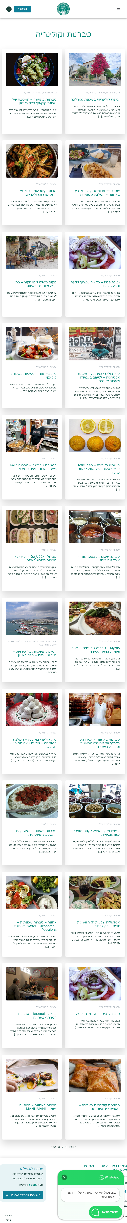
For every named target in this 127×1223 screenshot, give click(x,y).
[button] (118, 9)
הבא (53, 1147)
